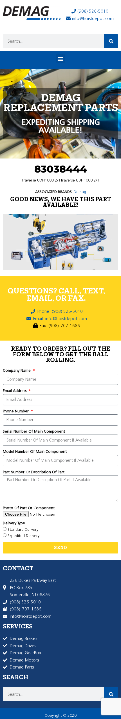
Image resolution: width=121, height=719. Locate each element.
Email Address (15, 390)
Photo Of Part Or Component (29, 508)
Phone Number (16, 411)
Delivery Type (14, 523)
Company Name (17, 370)
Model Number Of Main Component (35, 451)
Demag (80, 191)
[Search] (111, 41)
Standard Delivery (23, 529)
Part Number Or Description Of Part (33, 472)
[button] (60, 58)
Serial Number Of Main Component (34, 431)
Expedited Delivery (23, 535)
